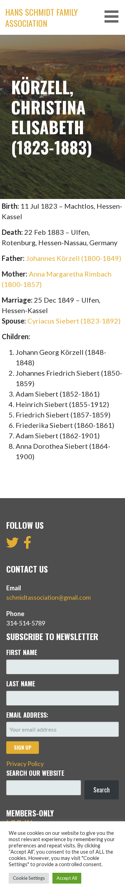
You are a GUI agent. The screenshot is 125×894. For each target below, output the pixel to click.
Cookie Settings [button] (29, 878)
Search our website (35, 772)
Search (101, 789)
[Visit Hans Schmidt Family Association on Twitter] (12, 545)
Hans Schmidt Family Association (41, 17)
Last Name (20, 683)
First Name (21, 652)
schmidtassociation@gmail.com (48, 597)
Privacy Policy (25, 763)
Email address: (27, 714)
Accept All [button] (67, 878)
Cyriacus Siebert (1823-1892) (73, 321)
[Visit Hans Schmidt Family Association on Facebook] (28, 545)
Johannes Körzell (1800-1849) (73, 258)
